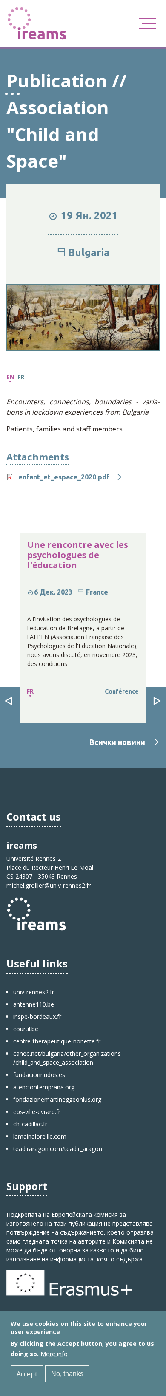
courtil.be (25, 1029)
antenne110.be (33, 1004)
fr (20, 377)
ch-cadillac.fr (30, 1124)
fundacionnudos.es (39, 1075)
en (10, 377)
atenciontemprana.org (43, 1087)
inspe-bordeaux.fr (37, 1016)
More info (54, 1354)
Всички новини (117, 742)
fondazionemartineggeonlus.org (57, 1099)
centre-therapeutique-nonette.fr (56, 1041)
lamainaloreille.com (39, 1136)
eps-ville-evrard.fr (36, 1112)
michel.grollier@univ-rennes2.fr (48, 885)
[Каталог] (37, 22)
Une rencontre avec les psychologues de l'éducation (77, 555)
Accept (27, 1374)
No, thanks (67, 1373)
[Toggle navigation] (147, 23)
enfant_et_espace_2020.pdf (63, 477)
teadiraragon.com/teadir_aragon (57, 1149)
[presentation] (8, 701)
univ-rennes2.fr (33, 992)
